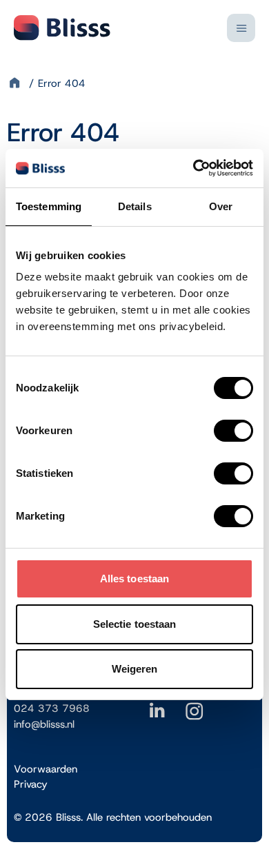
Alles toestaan (134, 578)
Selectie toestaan (135, 624)
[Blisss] (62, 27)
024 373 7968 (52, 708)
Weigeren (135, 669)
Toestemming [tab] (48, 206)
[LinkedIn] (157, 715)
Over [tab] (220, 206)
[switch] (233, 431)
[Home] (16, 83)
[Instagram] (194, 715)
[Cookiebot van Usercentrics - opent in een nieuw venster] (193, 168)
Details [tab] (135, 206)
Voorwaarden (45, 769)
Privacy (31, 784)
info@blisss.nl (44, 724)
